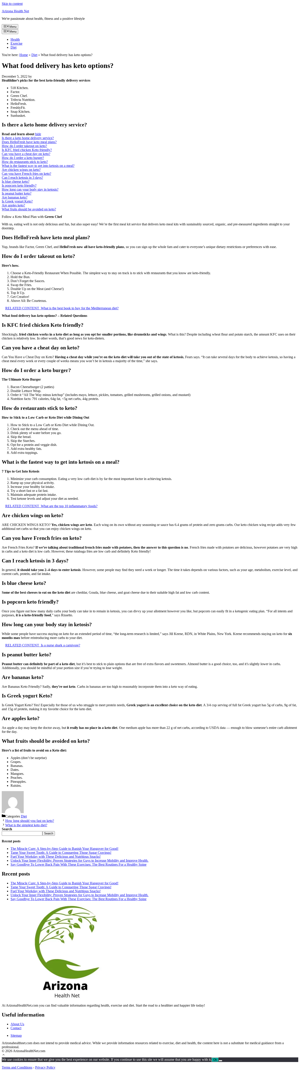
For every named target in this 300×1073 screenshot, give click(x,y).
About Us (17, 1024)
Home (23, 55)
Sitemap (16, 1035)
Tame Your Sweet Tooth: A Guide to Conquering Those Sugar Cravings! (61, 852)
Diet (13, 47)
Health (15, 39)
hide (38, 134)
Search (48, 833)
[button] (3, 1055)
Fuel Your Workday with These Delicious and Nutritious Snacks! (56, 856)
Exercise (16, 43)
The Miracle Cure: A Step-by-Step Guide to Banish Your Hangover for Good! (64, 848)
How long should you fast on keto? (29, 821)
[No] (220, 1060)
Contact (16, 1028)
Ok (215, 1059)
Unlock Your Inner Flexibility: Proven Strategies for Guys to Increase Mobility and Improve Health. (79, 860)
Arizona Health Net (15, 11)
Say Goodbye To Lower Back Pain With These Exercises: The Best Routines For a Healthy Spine (78, 864)
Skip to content (12, 3)
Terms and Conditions (17, 1067)
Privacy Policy (45, 1067)
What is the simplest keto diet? (26, 825)
